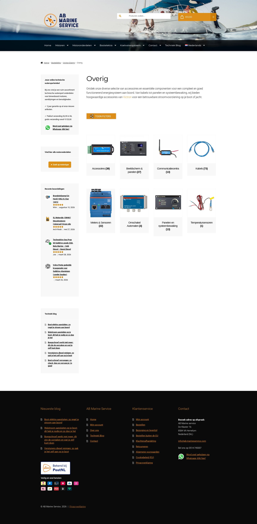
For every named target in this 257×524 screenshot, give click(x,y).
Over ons (94, 430)
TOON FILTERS (103, 116)
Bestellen (140, 424)
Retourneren (142, 446)
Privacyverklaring (144, 462)
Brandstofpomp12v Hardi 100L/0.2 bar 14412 (61, 199)
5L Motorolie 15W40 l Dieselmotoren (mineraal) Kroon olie (62, 221)
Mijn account (96, 424)
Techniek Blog (173, 45)
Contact (153, 45)
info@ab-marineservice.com (192, 441)
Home (47, 45)
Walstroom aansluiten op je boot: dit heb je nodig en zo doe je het (61, 335)
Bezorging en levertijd (146, 430)
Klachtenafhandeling (146, 441)
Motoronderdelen (82, 45)
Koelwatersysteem (130, 45)
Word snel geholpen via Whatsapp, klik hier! (62, 127)
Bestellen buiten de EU (147, 435)
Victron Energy (69, 63)
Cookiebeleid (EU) (145, 457)
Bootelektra (106, 45)
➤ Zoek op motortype (60, 164)
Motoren (60, 45)
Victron (127, 97)
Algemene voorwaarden (147, 452)
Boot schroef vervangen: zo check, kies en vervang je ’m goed (60, 363)
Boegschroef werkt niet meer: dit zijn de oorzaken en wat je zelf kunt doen (60, 345)
